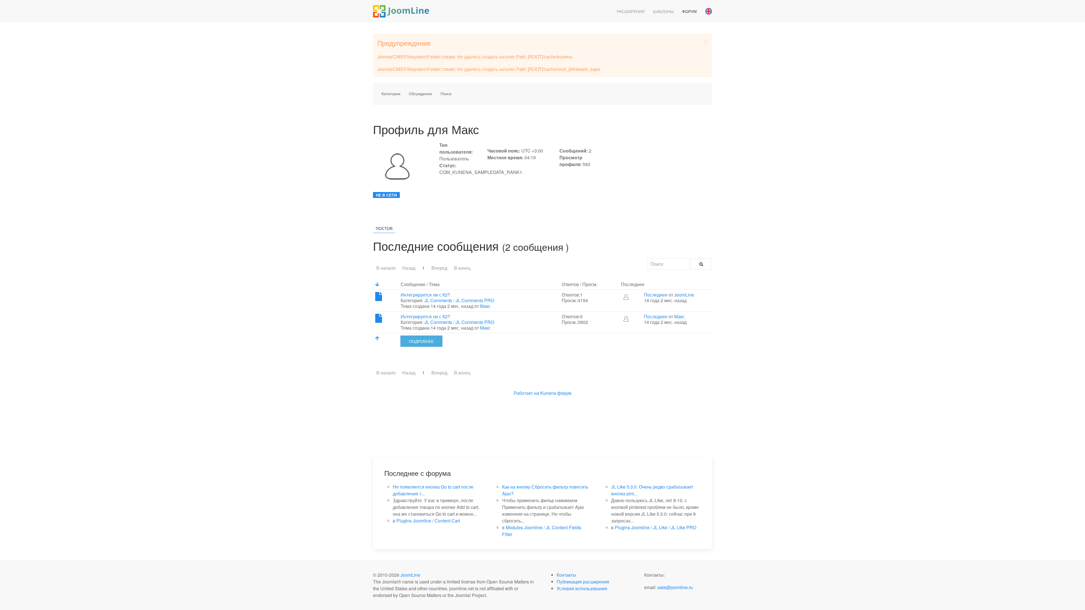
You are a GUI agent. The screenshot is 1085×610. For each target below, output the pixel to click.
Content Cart (447, 520)
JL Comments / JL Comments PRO (459, 300)
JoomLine (684, 294)
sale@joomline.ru (675, 587)
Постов (384, 228)
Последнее (655, 294)
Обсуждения (420, 93)
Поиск (446, 93)
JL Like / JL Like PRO (674, 527)
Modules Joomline (524, 527)
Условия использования (582, 588)
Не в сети (386, 195)
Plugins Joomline (413, 520)
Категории (390, 93)
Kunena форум (555, 393)
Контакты (566, 575)
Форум (689, 11)
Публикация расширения (583, 581)
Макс (485, 306)
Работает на (526, 393)
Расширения (631, 11)
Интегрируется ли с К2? (425, 294)
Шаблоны (663, 11)
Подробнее (421, 341)
